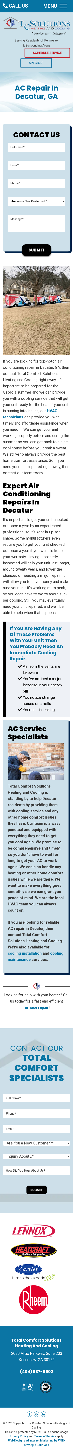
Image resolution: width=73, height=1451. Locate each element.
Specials (36, 63)
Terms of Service (45, 1436)
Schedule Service (47, 53)
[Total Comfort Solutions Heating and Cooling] (36, 25)
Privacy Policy (19, 1436)
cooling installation (25, 953)
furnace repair (36, 1007)
